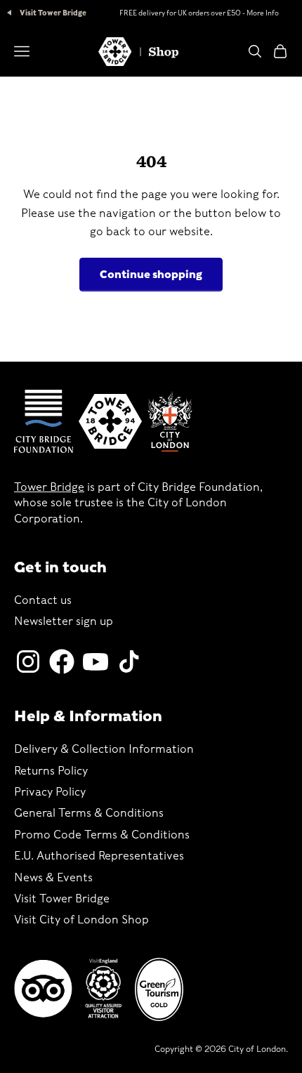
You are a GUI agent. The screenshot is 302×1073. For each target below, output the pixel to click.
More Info (263, 12)
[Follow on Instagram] (28, 661)
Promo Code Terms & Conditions (102, 834)
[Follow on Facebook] (62, 661)
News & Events (53, 877)
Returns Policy (51, 770)
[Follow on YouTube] (95, 661)
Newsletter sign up (63, 621)
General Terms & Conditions (89, 812)
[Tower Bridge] (110, 421)
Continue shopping (151, 274)
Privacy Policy (50, 791)
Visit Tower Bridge (52, 12)
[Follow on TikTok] (129, 661)
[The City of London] (169, 421)
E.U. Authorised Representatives (99, 855)
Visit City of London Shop (81, 919)
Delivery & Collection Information (104, 749)
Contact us (43, 600)
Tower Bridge (49, 487)
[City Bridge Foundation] (43, 421)
